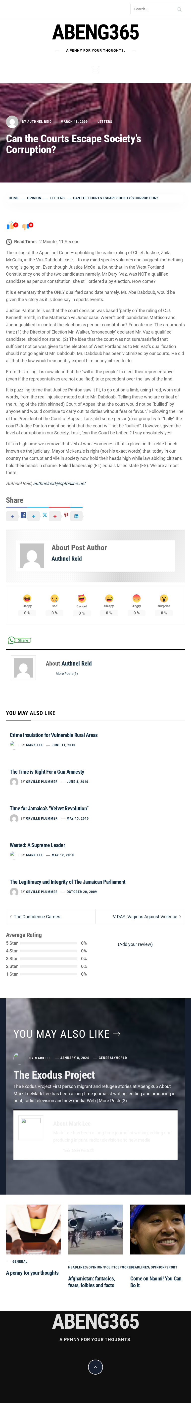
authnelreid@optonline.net (59, 483)
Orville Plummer (42, 782)
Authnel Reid (39, 122)
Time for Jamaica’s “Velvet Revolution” (49, 808)
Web (66, 1150)
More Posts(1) (67, 674)
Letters (104, 122)
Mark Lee (34, 745)
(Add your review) (135, 944)
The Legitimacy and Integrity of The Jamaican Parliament (67, 882)
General (106, 1058)
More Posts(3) (83, 1150)
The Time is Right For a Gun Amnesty (47, 772)
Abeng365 (95, 32)
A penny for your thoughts (32, 1273)
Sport (172, 1267)
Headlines (77, 1267)
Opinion (96, 1267)
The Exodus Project (54, 1074)
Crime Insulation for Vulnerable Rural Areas (53, 735)
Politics (112, 1267)
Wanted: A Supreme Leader (37, 845)
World (121, 1058)
